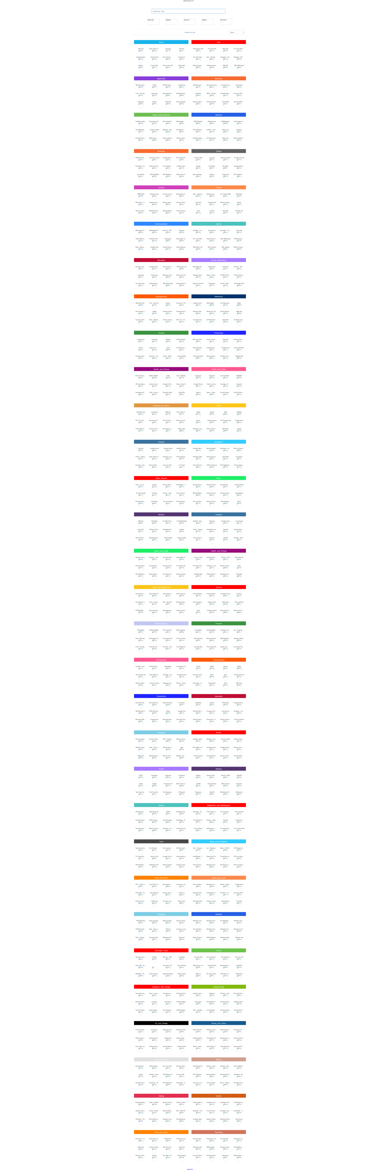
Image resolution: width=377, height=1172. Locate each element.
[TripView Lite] (239, 214)
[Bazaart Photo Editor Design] (140, 1005)
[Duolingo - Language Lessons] (239, 714)
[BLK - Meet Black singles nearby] (181, 1114)
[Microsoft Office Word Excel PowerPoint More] (140, 722)
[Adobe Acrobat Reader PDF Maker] (212, 105)
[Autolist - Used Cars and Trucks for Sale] (154, 1077)
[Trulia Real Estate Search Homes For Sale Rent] (225, 1049)
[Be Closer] (225, 1158)
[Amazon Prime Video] (168, 314)
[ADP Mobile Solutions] (168, 177)
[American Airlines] (239, 896)
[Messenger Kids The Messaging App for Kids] (225, 968)
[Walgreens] (140, 759)
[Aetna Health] (168, 541)
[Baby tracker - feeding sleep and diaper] (239, 1158)
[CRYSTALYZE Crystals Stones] (212, 323)
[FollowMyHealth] (181, 524)
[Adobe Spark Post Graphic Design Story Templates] (181, 1041)
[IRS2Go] (168, 342)
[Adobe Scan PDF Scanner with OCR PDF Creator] (181, 177)
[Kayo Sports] (212, 233)
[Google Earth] (212, 205)
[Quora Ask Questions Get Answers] (154, 613)
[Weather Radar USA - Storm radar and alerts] (225, 940)
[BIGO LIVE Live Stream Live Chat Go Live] (181, 787)
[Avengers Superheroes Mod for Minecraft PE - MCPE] (225, 1114)
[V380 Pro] (168, 415)
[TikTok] (154, 88)
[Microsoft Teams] (212, 88)
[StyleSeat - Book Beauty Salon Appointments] (239, 1077)
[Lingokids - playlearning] (225, 60)
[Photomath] (154, 278)
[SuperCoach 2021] (212, 242)
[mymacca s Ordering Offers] (181, 887)
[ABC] (225, 415)
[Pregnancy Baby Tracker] (198, 1150)
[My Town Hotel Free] (212, 977)
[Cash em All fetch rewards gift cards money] (168, 468)
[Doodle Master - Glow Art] (168, 1049)
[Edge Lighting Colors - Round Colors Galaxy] (181, 633)
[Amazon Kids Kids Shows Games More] (198, 1142)
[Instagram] (140, 105)
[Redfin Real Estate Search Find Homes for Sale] (198, 1041)
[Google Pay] (181, 88)
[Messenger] (212, 270)
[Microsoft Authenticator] (181, 161)
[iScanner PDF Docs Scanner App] (239, 96)
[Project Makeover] (212, 597)
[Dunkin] (154, 1158)
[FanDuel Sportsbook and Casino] (140, 823)
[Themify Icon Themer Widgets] (168, 996)
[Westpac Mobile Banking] (239, 641)
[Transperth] (239, 460)
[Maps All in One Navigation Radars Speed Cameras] (212, 859)
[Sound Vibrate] (181, 968)
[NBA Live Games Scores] (239, 250)
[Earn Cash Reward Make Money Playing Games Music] (168, 633)
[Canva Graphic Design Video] (225, 395)
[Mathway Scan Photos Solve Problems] (168, 278)
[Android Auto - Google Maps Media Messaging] (140, 1069)
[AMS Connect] (225, 787)
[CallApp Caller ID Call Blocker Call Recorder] (239, 1005)
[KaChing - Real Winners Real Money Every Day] (140, 468)
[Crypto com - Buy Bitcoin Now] (154, 351)
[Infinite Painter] (181, 1049)
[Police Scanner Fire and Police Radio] (181, 597)
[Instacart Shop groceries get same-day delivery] (154, 1150)
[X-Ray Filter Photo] (181, 415)
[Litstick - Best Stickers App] (225, 286)
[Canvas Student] (239, 722)
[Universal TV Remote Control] (239, 1033)
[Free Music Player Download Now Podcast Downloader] (168, 577)
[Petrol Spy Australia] (212, 460)
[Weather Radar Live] (198, 141)
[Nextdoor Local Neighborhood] (198, 432)
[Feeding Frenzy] (225, 597)
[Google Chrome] (239, 161)
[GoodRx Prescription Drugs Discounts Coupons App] (168, 524)
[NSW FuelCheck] (212, 468)
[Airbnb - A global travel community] (225, 887)
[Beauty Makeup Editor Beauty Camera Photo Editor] (212, 1077)
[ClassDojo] (140, 278)
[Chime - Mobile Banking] (168, 359)
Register (187, 32)
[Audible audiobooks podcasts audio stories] (140, 124)
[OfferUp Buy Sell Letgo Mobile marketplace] (168, 750)
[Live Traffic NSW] (225, 197)
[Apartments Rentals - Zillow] (239, 1049)
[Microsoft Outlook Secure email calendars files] (154, 706)
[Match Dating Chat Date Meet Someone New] (168, 1114)
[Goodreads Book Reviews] (212, 759)
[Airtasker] (212, 541)
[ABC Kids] (225, 52)
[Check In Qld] (198, 560)
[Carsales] (225, 532)
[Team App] (239, 233)
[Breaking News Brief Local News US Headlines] (181, 605)
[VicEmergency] (212, 423)
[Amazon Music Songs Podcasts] (225, 496)
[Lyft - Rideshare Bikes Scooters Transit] (212, 851)
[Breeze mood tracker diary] (225, 569)
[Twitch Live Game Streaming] (212, 387)
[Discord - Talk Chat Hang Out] (239, 270)
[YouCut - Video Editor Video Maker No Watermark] (168, 496)
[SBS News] (225, 432)
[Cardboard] (154, 415)
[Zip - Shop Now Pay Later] (239, 633)
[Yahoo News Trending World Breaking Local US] (168, 597)
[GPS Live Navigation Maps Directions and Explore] (239, 859)
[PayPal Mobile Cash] (212, 633)
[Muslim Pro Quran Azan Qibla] (212, 314)
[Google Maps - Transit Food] (198, 451)
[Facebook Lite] (168, 787)
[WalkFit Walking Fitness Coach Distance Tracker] (154, 379)
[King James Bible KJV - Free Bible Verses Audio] (154, 124)
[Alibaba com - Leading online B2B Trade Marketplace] (181, 759)
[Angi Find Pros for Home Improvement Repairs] (239, 1041)
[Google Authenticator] (239, 169)
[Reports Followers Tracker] (198, 314)
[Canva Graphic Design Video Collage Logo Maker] (140, 1033)
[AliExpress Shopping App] (168, 940)
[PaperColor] (168, 1041)
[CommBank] (198, 633)
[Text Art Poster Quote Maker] (140, 1013)
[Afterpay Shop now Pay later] (168, 924)
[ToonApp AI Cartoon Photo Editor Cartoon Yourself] (181, 669)
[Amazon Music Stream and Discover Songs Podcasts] (140, 569)
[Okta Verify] (239, 88)
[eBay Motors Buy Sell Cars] (168, 1077)
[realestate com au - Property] (212, 532)
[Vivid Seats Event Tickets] (239, 1105)
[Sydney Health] (181, 541)
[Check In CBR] (225, 778)
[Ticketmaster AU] (239, 678)
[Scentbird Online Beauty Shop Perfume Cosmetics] (239, 1086)
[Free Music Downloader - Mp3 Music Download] (181, 569)
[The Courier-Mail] (239, 831)
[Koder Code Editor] (154, 977)
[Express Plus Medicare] (212, 778)
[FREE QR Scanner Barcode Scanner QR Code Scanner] (154, 714)
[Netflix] (154, 314)
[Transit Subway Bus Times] (239, 468)
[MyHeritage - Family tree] (212, 306)
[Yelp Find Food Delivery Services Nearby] (168, 1150)
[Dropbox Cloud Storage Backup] (225, 359)
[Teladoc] (181, 532)
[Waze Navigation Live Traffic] (212, 451)
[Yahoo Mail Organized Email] (140, 242)
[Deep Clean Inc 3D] (154, 52)
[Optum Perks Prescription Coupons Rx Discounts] (140, 541)
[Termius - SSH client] (168, 960)
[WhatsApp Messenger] (181, 96)
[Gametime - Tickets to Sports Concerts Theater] (239, 1114)
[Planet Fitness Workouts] (140, 379)
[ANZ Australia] (198, 641)
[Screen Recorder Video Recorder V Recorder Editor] (181, 496)
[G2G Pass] (198, 205)
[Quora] (198, 423)
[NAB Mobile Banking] (225, 641)
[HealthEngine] (198, 577)
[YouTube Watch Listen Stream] (225, 379)
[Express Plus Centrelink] (239, 342)
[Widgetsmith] (239, 359)
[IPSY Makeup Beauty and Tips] (198, 1077)
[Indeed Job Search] (154, 169)
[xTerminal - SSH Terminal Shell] (168, 968)
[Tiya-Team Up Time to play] (140, 795)
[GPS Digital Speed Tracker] (225, 468)
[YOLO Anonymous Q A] (239, 278)
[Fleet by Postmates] (198, 868)
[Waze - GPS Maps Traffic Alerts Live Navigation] (225, 851)
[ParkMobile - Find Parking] (198, 859)
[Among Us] (181, 60)
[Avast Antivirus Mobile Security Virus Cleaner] (181, 859)
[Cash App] (154, 96)
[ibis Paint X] (168, 1005)
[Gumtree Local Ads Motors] (181, 932)
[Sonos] (239, 504)
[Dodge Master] (140, 60)
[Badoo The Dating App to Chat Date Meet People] (168, 1105)
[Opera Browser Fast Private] (181, 250)
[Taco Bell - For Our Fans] (168, 1158)
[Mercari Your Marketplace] (168, 759)
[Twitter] (198, 415)
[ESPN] (168, 815)
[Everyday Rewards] (154, 940)
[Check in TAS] (225, 560)
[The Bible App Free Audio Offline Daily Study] (140, 133)
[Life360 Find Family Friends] (225, 278)
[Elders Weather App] (239, 141)
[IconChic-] (154, 1005)
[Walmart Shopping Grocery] (181, 742)
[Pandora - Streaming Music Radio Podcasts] (154, 560)
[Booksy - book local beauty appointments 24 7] (212, 1069)
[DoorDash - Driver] (140, 169)
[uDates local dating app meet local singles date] (140, 1114)
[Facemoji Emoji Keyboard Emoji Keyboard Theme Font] (168, 641)
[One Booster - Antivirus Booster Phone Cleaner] (154, 851)
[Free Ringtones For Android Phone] (181, 650)
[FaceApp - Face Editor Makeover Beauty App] (168, 678)
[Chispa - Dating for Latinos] (181, 1105)
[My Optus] (225, 169)
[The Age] (225, 823)
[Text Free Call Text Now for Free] (154, 795)
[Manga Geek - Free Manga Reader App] (168, 205)
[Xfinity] (168, 714)
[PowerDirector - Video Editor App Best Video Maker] (140, 504)
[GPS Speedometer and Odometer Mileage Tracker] (168, 1086)
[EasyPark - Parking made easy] (225, 451)
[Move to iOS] (154, 859)
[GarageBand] (239, 496)
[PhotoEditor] (140, 633)
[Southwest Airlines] (198, 904)
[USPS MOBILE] (154, 177)
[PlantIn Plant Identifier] (198, 722)
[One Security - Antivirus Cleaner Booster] (168, 851)
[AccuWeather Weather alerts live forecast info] (225, 924)
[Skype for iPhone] (198, 286)
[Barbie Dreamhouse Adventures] (198, 68)
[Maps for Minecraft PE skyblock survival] (212, 1122)
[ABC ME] (225, 68)
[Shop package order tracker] (181, 105)
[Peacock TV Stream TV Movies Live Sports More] (181, 306)
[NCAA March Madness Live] (140, 815)
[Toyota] (140, 1077)
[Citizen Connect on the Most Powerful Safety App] (181, 613)
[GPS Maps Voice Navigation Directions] (239, 851)
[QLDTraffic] (225, 460)
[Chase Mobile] (181, 359)
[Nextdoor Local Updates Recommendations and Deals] (168, 460)
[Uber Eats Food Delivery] (154, 887)
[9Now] (212, 678)
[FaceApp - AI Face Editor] (225, 387)
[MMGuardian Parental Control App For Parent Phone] (212, 1150)
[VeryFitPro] (181, 395)
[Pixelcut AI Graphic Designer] (181, 996)
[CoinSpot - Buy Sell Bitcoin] (225, 633)
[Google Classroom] (154, 270)
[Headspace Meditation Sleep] (140, 395)
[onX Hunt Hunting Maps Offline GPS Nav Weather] (181, 831)
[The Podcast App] (225, 423)
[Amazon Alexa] (168, 451)
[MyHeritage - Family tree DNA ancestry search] (181, 124)
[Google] (198, 169)
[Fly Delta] (239, 904)
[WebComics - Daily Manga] (212, 831)
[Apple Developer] (168, 977)
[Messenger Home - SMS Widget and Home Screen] (154, 641)
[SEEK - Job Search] (212, 96)
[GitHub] (154, 960)
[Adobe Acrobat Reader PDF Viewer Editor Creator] (168, 706)
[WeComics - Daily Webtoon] (140, 205)
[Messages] (168, 242)
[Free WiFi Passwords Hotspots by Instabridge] (181, 722)
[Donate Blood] (212, 787)
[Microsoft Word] (198, 359)
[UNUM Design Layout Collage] (181, 1013)
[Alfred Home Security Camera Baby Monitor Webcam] (225, 1033)
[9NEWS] (239, 415)
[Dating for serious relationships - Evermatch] (168, 1122)
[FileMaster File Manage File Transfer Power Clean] (154, 868)
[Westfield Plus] (140, 924)
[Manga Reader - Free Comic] (168, 214)
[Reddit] (212, 415)
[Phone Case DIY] (168, 68)
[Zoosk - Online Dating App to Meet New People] (154, 1114)
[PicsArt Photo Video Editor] (239, 395)
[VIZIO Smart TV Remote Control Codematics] (212, 1049)
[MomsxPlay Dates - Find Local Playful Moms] (154, 1122)
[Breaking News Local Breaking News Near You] (168, 613)
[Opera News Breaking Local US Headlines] (154, 597)
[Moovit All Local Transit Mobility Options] (225, 868)
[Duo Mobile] (225, 105)
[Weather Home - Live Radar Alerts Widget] (239, 924)
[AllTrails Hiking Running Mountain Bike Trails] (140, 387)
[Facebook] (225, 270)
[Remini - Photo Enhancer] (181, 686)
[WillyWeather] (225, 124)
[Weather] (239, 133)
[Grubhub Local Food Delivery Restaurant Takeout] (181, 1142)
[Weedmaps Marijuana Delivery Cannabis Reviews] (154, 541)
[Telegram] (181, 233)
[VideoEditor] (168, 669)
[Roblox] (140, 68)
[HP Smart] (181, 706)
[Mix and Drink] (239, 605)
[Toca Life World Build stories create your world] (212, 960)
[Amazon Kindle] (154, 133)
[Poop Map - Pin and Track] (198, 686)
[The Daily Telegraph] (225, 831)
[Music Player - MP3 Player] (154, 577)
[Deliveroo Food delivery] (140, 904)
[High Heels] (181, 68)
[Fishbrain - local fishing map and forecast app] (168, 831)
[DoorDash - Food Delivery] (140, 896)
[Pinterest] (140, 451)
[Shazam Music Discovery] (212, 488)
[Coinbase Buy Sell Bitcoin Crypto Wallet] (140, 359)
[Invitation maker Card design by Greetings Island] (212, 1105)
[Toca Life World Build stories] (239, 52)
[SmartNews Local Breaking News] (140, 605)
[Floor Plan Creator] (140, 1049)
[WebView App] (140, 415)
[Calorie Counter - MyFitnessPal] (154, 387)
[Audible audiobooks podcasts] (198, 742)
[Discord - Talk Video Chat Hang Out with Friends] (168, 233)
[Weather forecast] (212, 924)
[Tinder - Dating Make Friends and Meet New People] (140, 460)
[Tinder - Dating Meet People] (198, 532)
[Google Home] (154, 451)
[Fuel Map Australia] (225, 306)
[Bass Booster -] (225, 504)
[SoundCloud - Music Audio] (225, 488)
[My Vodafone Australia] (239, 177)
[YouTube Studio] (140, 496)
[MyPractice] (239, 795)
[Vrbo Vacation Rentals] (198, 887)
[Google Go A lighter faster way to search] (168, 859)
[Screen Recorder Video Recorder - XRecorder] (168, 488)
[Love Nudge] (239, 524)
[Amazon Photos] (154, 686)
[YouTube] (154, 496)
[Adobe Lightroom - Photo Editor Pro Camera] (140, 686)
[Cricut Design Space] (168, 1013)
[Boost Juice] (181, 904)
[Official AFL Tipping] (198, 250)
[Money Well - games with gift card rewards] (154, 468)
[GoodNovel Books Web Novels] (212, 750)
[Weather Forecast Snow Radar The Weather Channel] (198, 924)
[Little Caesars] (181, 1158)
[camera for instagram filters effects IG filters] (198, 1086)
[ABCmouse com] (181, 270)
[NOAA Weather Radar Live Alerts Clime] (212, 940)
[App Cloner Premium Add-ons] (154, 423)
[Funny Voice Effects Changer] (198, 541)
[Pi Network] (212, 286)
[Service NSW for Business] (239, 105)
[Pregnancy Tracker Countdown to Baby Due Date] (212, 1142)
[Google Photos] (198, 387)
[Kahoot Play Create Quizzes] (154, 286)
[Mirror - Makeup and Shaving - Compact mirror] (225, 1086)
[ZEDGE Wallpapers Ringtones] (154, 633)
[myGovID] (225, 342)
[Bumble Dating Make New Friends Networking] (140, 1105)
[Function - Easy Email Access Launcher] (168, 650)
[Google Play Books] (225, 750)
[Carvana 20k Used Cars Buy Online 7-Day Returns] (181, 1077)
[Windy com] (225, 133)
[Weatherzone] (212, 124)
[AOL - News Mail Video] (168, 605)
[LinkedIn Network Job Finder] (225, 96)
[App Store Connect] (140, 960)
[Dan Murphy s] (154, 896)
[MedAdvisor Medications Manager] (225, 795)
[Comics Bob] (154, 68)
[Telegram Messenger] (198, 278)
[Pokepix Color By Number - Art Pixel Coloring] (154, 1049)
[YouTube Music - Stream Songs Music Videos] (168, 560)
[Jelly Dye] (140, 52)
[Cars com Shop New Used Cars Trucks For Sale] (168, 1069)
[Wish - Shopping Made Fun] (168, 742)
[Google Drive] (225, 351)
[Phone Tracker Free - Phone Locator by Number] (239, 868)
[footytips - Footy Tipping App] (198, 233)
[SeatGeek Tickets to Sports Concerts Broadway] (225, 1105)
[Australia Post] (225, 88)
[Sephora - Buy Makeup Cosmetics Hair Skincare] (225, 1069)
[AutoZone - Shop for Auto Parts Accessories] (154, 1086)
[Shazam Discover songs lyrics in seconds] (168, 569)
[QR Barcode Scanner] (181, 851)
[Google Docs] (154, 722)
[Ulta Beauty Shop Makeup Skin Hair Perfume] (198, 1069)
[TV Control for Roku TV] (140, 859)
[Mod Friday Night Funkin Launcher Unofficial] (168, 124)
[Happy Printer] (212, 605)
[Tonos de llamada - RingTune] (198, 504)
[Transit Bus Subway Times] (225, 859)
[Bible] (239, 306)
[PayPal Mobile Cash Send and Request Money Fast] (181, 342)
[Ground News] (198, 831)
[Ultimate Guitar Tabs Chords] (212, 504)
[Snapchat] (168, 105)
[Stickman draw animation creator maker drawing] (181, 1033)
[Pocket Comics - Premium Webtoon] (168, 197)
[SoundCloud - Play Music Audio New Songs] (154, 569)
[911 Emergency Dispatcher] (198, 605)
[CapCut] (198, 395)
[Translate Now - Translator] (198, 323)
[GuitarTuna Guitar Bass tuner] (212, 496)
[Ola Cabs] (225, 214)
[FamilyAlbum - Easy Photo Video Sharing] (239, 1150)
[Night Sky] (239, 314)
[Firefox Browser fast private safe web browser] (168, 250)
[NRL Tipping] (225, 250)
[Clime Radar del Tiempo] (239, 124)
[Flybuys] (168, 932)
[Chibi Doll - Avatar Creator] (225, 977)
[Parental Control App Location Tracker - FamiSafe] (212, 1158)
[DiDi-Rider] (239, 197)
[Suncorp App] (198, 650)
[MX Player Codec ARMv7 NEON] (168, 432)
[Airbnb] (239, 205)
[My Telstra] (212, 169)
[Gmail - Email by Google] (212, 342)
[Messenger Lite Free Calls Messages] (181, 242)
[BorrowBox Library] (198, 750)
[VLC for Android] (168, 504)
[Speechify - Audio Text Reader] (198, 815)
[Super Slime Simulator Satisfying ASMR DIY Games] (154, 460)
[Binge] (239, 669)
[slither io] (198, 977)
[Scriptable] (181, 960)
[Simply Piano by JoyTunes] (181, 286)
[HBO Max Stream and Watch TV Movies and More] (140, 88)
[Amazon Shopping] (181, 924)
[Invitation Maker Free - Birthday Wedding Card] (198, 1122)
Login (193, 32)
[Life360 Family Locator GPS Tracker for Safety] (181, 451)
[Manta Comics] (154, 197)
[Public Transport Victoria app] (225, 205)
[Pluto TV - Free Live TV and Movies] (181, 323)
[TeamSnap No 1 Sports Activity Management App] (140, 831)
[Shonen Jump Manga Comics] (181, 205)
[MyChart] (140, 524)
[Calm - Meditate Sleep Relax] (181, 379)
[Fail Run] (181, 52)
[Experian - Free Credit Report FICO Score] (154, 359)
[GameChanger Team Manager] (168, 823)
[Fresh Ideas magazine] (212, 815)
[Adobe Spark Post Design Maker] (154, 1013)
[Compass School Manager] (212, 714)
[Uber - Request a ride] (198, 197)
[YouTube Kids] (212, 52)
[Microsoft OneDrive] (212, 359)
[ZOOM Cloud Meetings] (168, 88)
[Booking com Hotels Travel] (212, 197)
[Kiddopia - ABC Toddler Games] (239, 60)
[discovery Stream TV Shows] (140, 323)
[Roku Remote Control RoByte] (181, 504)
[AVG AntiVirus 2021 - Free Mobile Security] (140, 868)
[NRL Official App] (225, 242)
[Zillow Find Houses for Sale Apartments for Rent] (198, 1033)
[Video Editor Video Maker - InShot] (154, 678)
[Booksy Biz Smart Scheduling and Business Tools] (225, 1077)
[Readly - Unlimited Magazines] (212, 823)
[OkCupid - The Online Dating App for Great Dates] (140, 1122)
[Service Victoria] (225, 161)
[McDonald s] (168, 1142)
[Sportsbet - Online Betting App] (225, 233)
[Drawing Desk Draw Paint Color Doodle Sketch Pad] (154, 1041)
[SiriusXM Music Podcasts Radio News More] (140, 577)
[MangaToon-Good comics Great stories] (181, 197)
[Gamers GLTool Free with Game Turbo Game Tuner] (154, 432)
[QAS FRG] (225, 323)
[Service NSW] (198, 161)
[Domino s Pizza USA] (140, 1158)
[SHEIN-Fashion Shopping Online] (140, 750)
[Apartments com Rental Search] (225, 1041)
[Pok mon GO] (239, 960)
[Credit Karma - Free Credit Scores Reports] (181, 351)
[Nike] (181, 750)
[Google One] (181, 714)
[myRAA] (225, 541)
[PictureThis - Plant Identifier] (212, 722)
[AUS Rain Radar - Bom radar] (212, 141)
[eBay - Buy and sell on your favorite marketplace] (154, 750)
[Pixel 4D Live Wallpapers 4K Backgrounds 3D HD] (154, 650)
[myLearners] (225, 714)
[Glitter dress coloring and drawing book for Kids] (140, 1041)
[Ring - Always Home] (140, 250)
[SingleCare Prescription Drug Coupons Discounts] (168, 532)
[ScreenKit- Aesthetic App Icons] (140, 996)
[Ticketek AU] (212, 686)
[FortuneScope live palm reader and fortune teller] (181, 460)
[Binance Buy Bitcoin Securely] (212, 641)
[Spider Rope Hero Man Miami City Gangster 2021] (198, 940)
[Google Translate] (198, 306)
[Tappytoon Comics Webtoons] (154, 205)
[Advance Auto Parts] (181, 1069)
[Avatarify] (239, 387)
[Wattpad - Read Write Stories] (168, 133)
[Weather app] (239, 940)
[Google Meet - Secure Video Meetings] (168, 161)
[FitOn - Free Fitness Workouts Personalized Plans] (154, 395)
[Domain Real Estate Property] (239, 532)
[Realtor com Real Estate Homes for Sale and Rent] (212, 1033)
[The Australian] (239, 815)
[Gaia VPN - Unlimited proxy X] (140, 968)
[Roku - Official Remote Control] (154, 323)
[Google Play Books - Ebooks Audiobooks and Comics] (140, 141)
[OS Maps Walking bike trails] (198, 460)
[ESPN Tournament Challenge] (154, 823)
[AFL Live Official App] (198, 242)
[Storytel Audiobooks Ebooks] (239, 759)
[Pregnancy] (198, 795)
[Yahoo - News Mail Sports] (154, 605)
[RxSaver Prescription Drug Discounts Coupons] (154, 532)
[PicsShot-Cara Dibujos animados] (239, 323)
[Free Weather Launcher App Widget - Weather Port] (198, 932)
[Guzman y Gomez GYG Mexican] (168, 904)
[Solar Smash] (154, 60)
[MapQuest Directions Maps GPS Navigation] (212, 868)
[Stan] (225, 678)
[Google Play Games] (181, 314)
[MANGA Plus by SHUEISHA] (154, 214)
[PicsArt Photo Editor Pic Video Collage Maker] (154, 669)
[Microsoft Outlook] (198, 342)
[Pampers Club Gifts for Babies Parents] (225, 1150)
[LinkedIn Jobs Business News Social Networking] (181, 169)
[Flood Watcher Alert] (198, 133)
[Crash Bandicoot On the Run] (198, 597)
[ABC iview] (239, 686)
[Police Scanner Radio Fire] (212, 432)
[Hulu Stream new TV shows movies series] (140, 314)
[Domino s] (181, 896)
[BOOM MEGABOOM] (198, 496)
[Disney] (154, 105)
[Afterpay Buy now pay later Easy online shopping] (154, 759)
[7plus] (225, 686)
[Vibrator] (212, 177)
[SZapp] (239, 432)
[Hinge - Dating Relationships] (154, 1105)
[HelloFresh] (154, 904)
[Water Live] (225, 141)
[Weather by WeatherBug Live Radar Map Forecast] (239, 932)
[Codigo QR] (225, 177)
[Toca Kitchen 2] (225, 960)
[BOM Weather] (198, 124)
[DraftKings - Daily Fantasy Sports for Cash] (181, 823)
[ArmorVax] (140, 532)
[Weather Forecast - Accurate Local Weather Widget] (212, 932)
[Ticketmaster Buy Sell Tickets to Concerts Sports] (198, 1105)
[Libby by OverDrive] (181, 141)
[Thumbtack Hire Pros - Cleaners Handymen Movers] (212, 1041)
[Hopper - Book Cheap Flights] (212, 904)
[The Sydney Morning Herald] (198, 823)
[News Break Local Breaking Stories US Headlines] (140, 597)
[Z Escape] (168, 52)
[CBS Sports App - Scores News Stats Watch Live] (154, 815)
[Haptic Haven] (181, 977)
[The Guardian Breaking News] (225, 815)
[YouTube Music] (239, 488)
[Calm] (239, 569)
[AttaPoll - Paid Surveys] (198, 524)
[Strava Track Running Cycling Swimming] (181, 387)
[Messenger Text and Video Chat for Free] (168, 96)
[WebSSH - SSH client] (140, 977)
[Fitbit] (168, 379)
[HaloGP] (212, 795)
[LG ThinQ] (181, 468)
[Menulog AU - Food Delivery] (168, 887)
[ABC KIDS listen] (239, 68)
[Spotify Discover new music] (198, 488)
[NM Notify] (154, 524)
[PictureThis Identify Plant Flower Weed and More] (168, 270)
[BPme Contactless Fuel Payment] (239, 451)
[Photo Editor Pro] (140, 678)
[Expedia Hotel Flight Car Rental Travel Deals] (198, 896)
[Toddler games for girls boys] (212, 68)
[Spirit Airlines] (225, 904)
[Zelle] (168, 351)
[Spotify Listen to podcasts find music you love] (140, 560)
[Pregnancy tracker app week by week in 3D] (239, 1142)
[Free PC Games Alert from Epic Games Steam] (212, 1114)
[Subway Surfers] (212, 613)
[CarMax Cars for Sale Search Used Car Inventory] (140, 1086)
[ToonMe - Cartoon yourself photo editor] (140, 669)
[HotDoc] (198, 778)
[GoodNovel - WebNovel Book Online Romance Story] (181, 133)
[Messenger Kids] (198, 52)
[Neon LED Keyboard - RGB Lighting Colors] (140, 641)
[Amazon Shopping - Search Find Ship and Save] (154, 742)
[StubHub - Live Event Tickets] (198, 1114)
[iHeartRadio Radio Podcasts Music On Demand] (181, 560)
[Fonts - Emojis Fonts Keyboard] (140, 650)
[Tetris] (198, 613)
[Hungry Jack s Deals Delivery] (168, 896)
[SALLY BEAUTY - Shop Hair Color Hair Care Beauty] (239, 1069)
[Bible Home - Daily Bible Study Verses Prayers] (154, 141)
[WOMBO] (239, 379)
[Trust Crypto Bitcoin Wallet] (212, 650)
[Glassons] (181, 940)
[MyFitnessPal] (239, 560)
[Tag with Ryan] (212, 968)
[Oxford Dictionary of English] (225, 314)
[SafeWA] (239, 778)
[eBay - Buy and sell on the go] (154, 932)
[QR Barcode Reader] (140, 714)
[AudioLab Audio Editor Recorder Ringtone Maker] (181, 577)
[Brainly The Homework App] (181, 278)
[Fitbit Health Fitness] (212, 577)
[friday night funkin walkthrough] (168, 141)
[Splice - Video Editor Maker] (212, 395)
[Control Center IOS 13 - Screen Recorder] (181, 641)
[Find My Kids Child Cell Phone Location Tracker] (225, 1142)
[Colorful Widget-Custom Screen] (181, 1005)
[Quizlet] (212, 706)
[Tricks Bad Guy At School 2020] (140, 432)
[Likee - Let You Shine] (140, 488)
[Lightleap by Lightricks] (168, 686)
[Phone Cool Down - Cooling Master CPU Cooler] (181, 423)
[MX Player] (154, 504)
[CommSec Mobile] (239, 650)
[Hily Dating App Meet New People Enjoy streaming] (181, 1122)
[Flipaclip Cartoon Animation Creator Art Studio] (168, 1033)
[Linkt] (198, 214)
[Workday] (198, 96)
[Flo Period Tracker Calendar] (198, 569)
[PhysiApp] (239, 577)
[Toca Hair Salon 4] (198, 60)
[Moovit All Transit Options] (198, 468)
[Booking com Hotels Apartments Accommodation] (212, 887)
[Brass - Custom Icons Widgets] (154, 996)
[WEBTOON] (140, 197)
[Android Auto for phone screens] (154, 1069)
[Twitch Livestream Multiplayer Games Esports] (168, 323)
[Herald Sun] (239, 823)
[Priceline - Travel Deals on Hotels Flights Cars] (225, 896)
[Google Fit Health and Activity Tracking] (168, 387)
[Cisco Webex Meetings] (168, 169)
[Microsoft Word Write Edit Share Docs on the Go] (168, 722)
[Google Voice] (154, 250)
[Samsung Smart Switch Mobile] (140, 851)
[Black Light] (181, 432)
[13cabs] (212, 214)
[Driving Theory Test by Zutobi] (225, 722)
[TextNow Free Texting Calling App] (154, 242)
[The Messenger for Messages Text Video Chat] (168, 795)
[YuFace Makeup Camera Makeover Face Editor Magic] (212, 1086)
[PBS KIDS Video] (168, 286)
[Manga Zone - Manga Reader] (239, 750)
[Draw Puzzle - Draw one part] (168, 60)
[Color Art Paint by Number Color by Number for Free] (198, 1158)
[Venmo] (140, 351)
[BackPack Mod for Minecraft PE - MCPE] (225, 1122)
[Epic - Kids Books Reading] (212, 60)
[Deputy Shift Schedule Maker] (198, 105)
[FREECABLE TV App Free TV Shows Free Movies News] (140, 613)
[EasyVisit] (239, 787)
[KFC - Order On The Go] (140, 887)
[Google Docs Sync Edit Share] (212, 351)
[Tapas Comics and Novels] (140, 214)
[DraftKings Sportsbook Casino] (181, 815)
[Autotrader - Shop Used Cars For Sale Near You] (181, 1086)
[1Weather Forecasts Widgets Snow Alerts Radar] (225, 932)
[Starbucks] (140, 1150)
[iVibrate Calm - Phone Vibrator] (212, 560)
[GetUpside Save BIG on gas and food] (212, 896)
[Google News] (239, 423)
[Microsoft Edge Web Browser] (198, 177)
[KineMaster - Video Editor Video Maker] (181, 488)
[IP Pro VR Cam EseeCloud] (168, 423)
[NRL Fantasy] (212, 250)
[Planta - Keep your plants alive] (198, 1049)
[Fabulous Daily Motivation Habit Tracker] (168, 395)
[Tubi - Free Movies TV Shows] (140, 96)
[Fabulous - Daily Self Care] (212, 569)
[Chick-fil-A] (181, 1150)
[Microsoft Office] (239, 351)
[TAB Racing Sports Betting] (239, 242)
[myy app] (212, 161)
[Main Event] (239, 1122)
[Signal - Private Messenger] (212, 278)
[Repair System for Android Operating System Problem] (168, 868)
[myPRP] (198, 787)
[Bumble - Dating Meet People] (239, 541)
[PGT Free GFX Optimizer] (140, 423)
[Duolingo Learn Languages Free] (140, 270)
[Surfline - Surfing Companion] (212, 133)
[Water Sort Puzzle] (239, 613)
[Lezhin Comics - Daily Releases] (181, 214)
